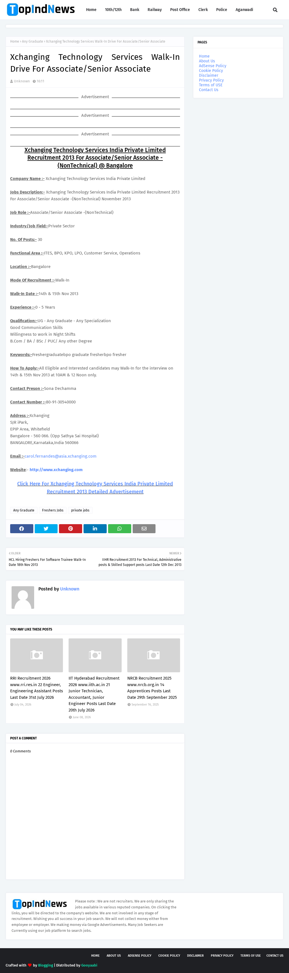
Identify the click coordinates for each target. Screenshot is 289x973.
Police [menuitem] (221, 9)
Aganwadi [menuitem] (244, 9)
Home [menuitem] (91, 9)
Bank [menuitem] (134, 9)
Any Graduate (32, 41)
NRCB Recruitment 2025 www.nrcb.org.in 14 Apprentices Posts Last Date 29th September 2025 (152, 688)
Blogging (45, 965)
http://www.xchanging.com (56, 469)
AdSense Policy (212, 65)
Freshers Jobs (53, 510)
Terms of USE (210, 85)
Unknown (22, 81)
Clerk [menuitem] (203, 9)
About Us (207, 61)
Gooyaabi (89, 965)
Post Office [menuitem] (180, 9)
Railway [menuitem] (155, 9)
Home (14, 41)
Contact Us (208, 89)
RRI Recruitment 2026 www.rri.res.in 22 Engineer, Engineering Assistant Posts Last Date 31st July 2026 (36, 688)
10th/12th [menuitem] (113, 9)
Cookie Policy (211, 70)
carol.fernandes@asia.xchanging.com (61, 456)
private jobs (80, 510)
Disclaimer (208, 75)
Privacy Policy (211, 80)
